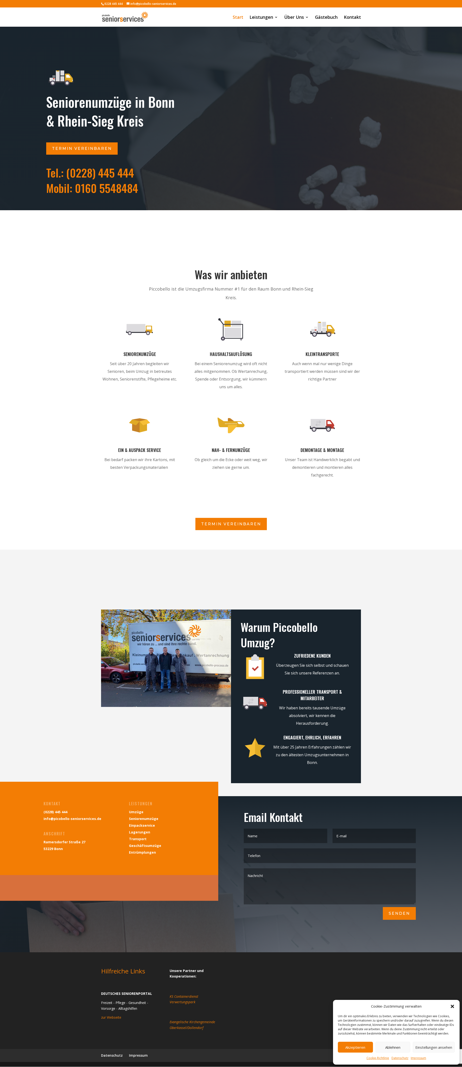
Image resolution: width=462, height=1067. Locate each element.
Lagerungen (139, 832)
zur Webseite (111, 1017)
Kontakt (352, 17)
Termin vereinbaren (82, 148)
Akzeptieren (355, 1047)
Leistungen (261, 17)
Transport (138, 839)
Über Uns (294, 17)
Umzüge (136, 812)
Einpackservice (142, 825)
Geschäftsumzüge (145, 845)
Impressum (418, 1058)
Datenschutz (399, 1058)
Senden (399, 913)
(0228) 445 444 (100, 172)
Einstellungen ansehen (433, 1047)
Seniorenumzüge (143, 818)
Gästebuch (326, 17)
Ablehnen (392, 1047)
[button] (452, 1006)
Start (238, 17)
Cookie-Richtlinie (377, 1058)
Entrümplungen (142, 852)
